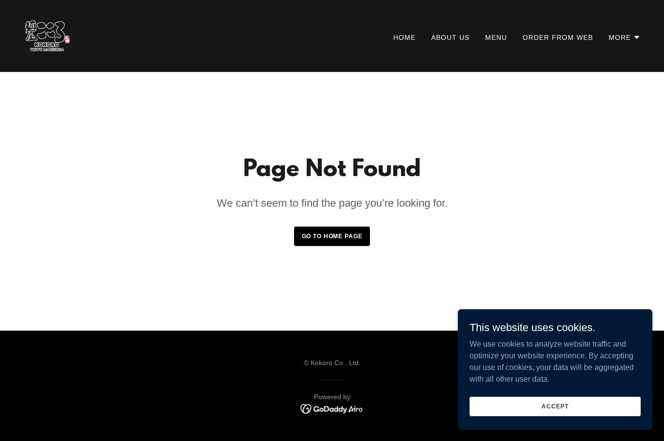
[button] (625, 37)
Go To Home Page (332, 236)
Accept (555, 406)
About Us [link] (450, 37)
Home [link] (404, 37)
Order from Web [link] (558, 37)
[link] (47, 35)
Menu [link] (496, 37)
